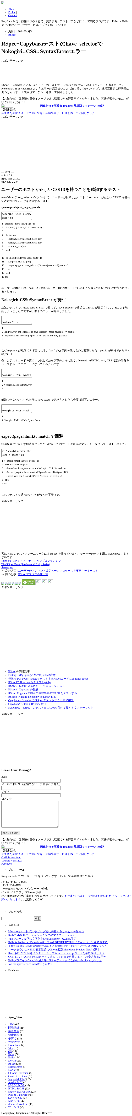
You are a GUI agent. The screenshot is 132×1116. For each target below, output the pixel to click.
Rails (11, 1057)
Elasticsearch (15, 1066)
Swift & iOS (15, 1097)
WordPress (14, 1041)
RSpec (11, 34)
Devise (12, 1060)
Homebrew (14, 1045)
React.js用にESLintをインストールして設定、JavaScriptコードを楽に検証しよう (56, 953)
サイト (5, 791)
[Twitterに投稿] (6, 583)
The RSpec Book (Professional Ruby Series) (25, 564)
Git (10, 1051)
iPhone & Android (18, 1104)
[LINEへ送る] (20, 583)
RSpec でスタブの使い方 (33, 574)
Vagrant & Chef (16, 1079)
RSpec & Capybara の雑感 (23, 689)
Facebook (6, 863)
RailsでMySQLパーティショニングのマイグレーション (41, 935)
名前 (4, 776)
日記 (11, 1024)
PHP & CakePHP (17, 1094)
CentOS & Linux (17, 1076)
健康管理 (13, 1034)
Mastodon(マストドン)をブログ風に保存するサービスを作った (46, 931)
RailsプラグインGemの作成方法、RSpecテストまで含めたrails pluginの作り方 (55, 960)
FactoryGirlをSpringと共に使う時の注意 (32, 675)
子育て (12, 1038)
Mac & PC (14, 1100)
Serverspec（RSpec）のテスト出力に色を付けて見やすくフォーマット (50, 707)
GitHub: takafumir (11, 857)
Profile (11, 12)
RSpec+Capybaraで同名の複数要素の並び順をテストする (42, 693)
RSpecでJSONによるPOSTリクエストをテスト (36, 685)
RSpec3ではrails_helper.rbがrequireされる (32, 696)
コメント (6, 798)
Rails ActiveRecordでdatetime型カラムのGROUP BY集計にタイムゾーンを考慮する (58, 942)
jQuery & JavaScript (19, 1091)
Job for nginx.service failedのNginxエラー (32, 964)
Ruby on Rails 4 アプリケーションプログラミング (31, 560)
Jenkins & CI (15, 1082)
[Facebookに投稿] (9, 583)
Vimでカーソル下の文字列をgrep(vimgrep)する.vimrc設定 (42, 938)
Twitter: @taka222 (11, 860)
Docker (12, 1069)
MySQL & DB (16, 1085)
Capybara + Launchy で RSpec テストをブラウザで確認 (41, 700)
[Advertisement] (28, 71)
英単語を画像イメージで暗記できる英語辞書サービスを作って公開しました (48, 113)
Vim (10, 1048)
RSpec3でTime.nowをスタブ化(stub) (29, 682)
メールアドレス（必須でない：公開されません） (31, 784)
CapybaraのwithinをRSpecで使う (27, 704)
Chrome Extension (18, 1073)
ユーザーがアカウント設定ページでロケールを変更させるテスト (58, 570)
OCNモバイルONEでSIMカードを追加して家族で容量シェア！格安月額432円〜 (57, 956)
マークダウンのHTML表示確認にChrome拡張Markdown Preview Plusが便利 (53, 949)
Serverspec (7, 567)
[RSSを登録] (38, 583)
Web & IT (13, 1107)
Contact (12, 15)
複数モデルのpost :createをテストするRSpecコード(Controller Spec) (48, 678)
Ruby (11, 1054)
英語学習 (13, 1031)
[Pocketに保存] (16, 583)
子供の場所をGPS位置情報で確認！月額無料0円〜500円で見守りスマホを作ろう (57, 945)
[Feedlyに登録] (28, 583)
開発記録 (13, 1027)
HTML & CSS (16, 1088)
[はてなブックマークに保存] (2, 583)
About (11, 9)
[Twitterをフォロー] (44, 583)
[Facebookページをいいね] (50, 583)
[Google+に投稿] (13, 583)
